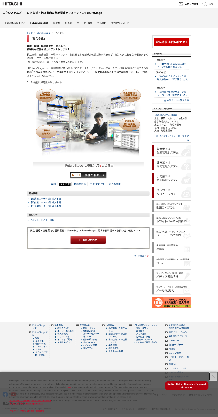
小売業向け (111, 325)
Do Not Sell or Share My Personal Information (30, 400)
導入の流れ (62, 333)
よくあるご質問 (64, 339)
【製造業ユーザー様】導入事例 (45, 198)
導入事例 (101, 22)
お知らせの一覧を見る (178, 100)
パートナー (174, 340)
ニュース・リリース (178, 368)
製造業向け (59, 325)
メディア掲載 (175, 353)
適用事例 (140, 331)
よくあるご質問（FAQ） (41, 354)
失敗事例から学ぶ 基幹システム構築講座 (179, 326)
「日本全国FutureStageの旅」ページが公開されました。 (172, 65)
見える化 (65, 184)
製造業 (56, 22)
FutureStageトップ (15, 22)
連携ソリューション (178, 332)
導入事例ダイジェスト (179, 336)
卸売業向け (85, 325)
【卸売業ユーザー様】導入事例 (45, 202)
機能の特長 (80, 184)
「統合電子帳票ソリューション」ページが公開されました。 (172, 93)
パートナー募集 (84, 22)
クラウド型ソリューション (145, 325)
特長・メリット (90, 328)
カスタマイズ (97, 184)
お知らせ (173, 364)
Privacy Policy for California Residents (26, 411)
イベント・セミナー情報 (42, 220)
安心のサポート (117, 184)
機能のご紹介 (63, 328)
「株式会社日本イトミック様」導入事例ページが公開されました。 (172, 79)
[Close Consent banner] (213, 376)
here (69, 387)
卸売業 (68, 22)
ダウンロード (63, 336)
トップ (30, 33)
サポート (39, 349)
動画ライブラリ (176, 344)
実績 (53, 184)
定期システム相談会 (167, 114)
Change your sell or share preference (26, 404)
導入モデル (88, 348)
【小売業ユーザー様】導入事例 (45, 206)
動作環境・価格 (90, 339)
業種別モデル (63, 342)
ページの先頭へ (140, 256)
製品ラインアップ (144, 339)
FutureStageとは (43, 33)
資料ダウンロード (120, 22)
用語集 (172, 348)
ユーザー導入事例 (65, 331)
